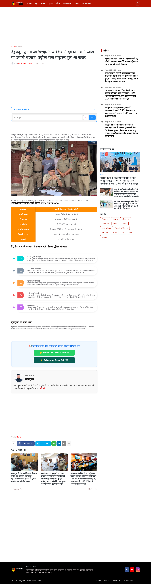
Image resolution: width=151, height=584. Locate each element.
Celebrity (105, 219)
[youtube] (132, 569)
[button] (133, 3)
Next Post (92, 489)
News (19, 47)
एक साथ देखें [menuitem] (86, 3)
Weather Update (121, 228)
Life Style (105, 223)
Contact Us (116, 581)
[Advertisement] (75, 26)
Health (115, 219)
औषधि (130, 232)
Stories (124, 223)
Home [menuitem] (29, 3)
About (106, 581)
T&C (138, 581)
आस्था (122, 232)
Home (13, 47)
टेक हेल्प (104, 237)
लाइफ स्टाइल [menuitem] (67, 3)
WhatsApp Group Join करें (54, 360)
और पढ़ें (42, 388)
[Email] (64, 443)
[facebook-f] (127, 569)
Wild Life (105, 232)
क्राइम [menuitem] (50, 3)
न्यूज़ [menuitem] (36, 3)
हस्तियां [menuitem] (77, 3)
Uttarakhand (106, 228)
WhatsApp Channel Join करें (54, 353)
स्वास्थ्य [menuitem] (43, 3)
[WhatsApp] (53, 443)
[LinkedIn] (59, 443)
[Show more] (69, 443)
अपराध (115, 232)
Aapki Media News (34, 581)
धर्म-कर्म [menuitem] (58, 3)
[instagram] (138, 569)
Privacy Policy (128, 581)
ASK (92, 117)
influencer (125, 219)
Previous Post (18, 489)
